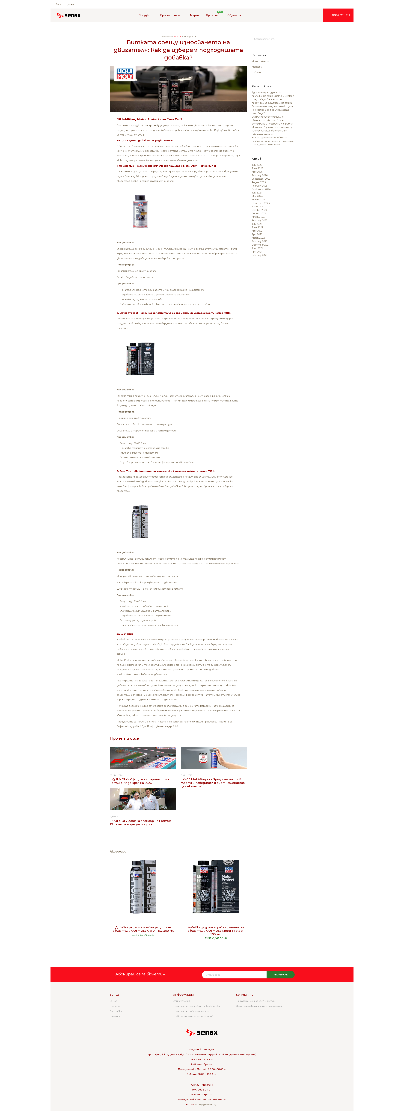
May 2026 (257, 171)
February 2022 (259, 241)
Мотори (257, 66)
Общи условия (181, 1001)
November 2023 (261, 206)
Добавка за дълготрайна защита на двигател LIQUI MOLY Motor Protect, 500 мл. (215, 931)
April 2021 (257, 251)
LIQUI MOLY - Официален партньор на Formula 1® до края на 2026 (139, 781)
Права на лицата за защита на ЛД (193, 1016)
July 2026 (257, 164)
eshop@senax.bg (205, 1104)
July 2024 (257, 192)
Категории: (166, 36)
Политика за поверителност (191, 1011)
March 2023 (258, 217)
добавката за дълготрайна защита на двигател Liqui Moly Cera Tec (191, 476)
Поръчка (115, 1006)
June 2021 (257, 248)
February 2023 (259, 220)
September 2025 (261, 178)
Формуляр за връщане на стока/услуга (259, 1006)
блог (59, 4)
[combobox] (273, 39)
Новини (256, 72)
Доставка (116, 1011)
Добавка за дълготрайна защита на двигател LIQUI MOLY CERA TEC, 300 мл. (143, 929)
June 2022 (257, 227)
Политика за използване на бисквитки (196, 1006)
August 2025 (259, 182)
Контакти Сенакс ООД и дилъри (255, 1001)
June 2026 (257, 168)
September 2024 (261, 189)
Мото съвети (260, 61)
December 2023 (261, 203)
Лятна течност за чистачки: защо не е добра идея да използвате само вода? (273, 110)
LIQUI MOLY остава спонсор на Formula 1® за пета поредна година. (141, 822)
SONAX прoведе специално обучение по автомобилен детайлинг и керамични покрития (272, 120)
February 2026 (259, 175)
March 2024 (258, 199)
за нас (71, 4)
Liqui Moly (153, 125)
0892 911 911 (341, 15)
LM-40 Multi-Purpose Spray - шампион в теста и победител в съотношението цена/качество (213, 783)
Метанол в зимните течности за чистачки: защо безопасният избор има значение (272, 131)
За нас (113, 1001)
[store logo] (68, 15)
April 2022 (257, 234)
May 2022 (257, 230)
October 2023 (259, 210)
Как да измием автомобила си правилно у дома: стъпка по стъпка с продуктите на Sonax (273, 141)
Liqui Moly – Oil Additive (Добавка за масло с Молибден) (199, 171)
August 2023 (259, 213)
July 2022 (257, 224)
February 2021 (259, 255)
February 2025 (259, 185)
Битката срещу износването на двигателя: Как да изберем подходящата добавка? (178, 50)
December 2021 (260, 244)
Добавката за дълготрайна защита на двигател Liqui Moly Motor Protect (161, 318)
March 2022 (258, 237)
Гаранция (115, 1016)
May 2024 (257, 196)
